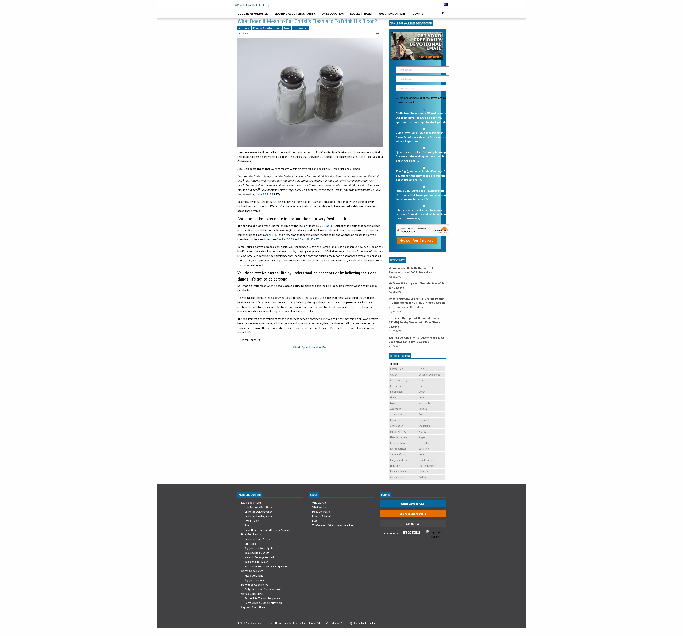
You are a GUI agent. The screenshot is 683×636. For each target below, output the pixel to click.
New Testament (300, 28)
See (285, 239)
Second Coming (398, 454)
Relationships (397, 443)
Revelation (424, 443)
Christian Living (398, 380)
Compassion (396, 369)
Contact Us (412, 523)
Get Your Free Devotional (417, 240)
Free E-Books (252, 521)
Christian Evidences (429, 374)
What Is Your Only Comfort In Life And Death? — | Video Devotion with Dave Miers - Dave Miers (417, 303)
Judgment (424, 420)
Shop (247, 525)
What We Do (319, 507)
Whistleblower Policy (336, 623)
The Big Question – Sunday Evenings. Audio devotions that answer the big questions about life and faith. (423, 175)
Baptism (423, 408)
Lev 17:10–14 (325, 225)
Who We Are (319, 502)
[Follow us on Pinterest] (409, 533)
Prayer (422, 437)
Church (422, 380)
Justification (396, 426)
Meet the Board (321, 511)
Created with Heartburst (365, 623)
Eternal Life (396, 386)
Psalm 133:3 (437, 337)
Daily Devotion (333, 13)
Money (422, 431)
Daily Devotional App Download (263, 589)
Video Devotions (254, 575)
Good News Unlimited (253, 13)
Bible (421, 369)
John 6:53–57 (264, 194)
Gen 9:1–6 (270, 235)
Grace (393, 397)
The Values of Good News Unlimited (333, 525)
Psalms (422, 477)
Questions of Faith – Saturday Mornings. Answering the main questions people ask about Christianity (423, 156)
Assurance (395, 408)
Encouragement (399, 471)
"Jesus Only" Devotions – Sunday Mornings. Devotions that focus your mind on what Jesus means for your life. (423, 195)
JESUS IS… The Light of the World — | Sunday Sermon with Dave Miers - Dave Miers (414, 322)
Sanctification (426, 460)
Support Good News (253, 607)
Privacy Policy (316, 623)
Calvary (394, 374)
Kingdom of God (399, 460)
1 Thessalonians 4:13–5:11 (407, 302)
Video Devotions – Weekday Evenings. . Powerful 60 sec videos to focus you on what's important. (421, 137)
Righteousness (398, 448)
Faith (278, 28)
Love (392, 403)
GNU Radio (250, 543)
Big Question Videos (256, 580)
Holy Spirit (396, 465)
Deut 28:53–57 (309, 239)
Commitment (397, 477)
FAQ (314, 521)
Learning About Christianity (295, 13)
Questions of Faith (392, 13)
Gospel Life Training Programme (263, 598)
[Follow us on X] (414, 533)
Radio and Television (256, 562)
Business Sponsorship (412, 513)
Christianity (244, 28)
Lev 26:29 (288, 239)
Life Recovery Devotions (258, 507)
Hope (422, 454)
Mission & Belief (321, 516)
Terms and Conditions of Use (292, 623)
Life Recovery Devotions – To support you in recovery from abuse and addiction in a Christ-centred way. (424, 214)
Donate (418, 13)
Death (422, 414)
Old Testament (427, 465)
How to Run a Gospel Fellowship (263, 602)
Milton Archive (398, 431)
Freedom (395, 420)
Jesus (286, 28)
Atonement (396, 414)
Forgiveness (396, 391)
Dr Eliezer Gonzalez (262, 28)
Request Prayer (361, 13)
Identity (423, 471)
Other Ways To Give (412, 504)
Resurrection (426, 403)
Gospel (422, 391)
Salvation (424, 448)
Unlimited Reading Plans (258, 516)
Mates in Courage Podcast (259, 557)
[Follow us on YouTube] (418, 533)
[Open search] (443, 13)
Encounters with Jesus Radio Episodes (266, 566)
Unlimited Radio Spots (257, 539)
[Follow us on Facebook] (405, 533)
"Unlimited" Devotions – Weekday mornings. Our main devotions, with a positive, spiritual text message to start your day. (424, 118)
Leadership (425, 426)
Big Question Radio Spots (259, 548)
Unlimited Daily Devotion (258, 511)
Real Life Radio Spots (257, 552)
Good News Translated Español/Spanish (267, 530)
